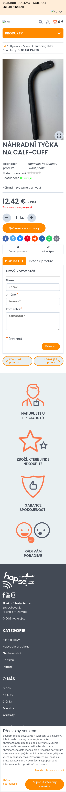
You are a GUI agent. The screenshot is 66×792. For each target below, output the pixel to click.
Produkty (14, 33)
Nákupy (8, 695)
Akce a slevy (11, 640)
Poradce (9, 708)
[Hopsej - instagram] (13, 597)
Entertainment (13, 7)
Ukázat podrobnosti (10, 781)
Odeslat (51, 346)
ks (22, 217)
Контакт (39, 3)
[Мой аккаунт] (48, 22)
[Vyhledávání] (40, 21)
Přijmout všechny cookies (45, 784)
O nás (7, 688)
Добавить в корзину (24, 228)
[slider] (34, 172)
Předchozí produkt (15, 361)
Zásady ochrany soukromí (49, 770)
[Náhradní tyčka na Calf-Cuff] (33, 99)
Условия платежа (16, 3)
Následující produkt (50, 361)
